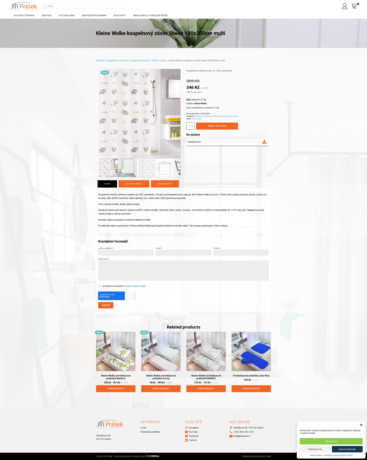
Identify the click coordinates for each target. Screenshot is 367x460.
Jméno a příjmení (106, 248)
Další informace (134, 184)
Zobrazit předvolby (347, 449)
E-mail (159, 248)
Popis (107, 184)
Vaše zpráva (103, 259)
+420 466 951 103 (243, 431)
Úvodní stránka (24, 15)
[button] (361, 425)
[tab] (107, 184)
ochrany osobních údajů (134, 286)
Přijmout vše (331, 441)
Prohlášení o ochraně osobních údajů (337, 455)
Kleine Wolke (196, 119)
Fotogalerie (67, 15)
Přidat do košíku (217, 126)
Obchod (47, 15)
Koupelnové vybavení (117, 60)
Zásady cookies (316, 455)
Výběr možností (115, 389)
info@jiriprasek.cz (241, 436)
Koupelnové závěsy (139, 60)
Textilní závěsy (158, 60)
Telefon (216, 248)
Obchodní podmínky (94, 15)
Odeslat (106, 305)
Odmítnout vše (315, 449)
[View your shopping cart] (354, 6)
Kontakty (120, 15)
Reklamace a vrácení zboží (150, 15)
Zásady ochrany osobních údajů (257, 456)
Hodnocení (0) (165, 184)
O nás (143, 427)
